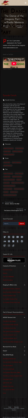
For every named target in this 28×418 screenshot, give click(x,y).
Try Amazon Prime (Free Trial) (11, 302)
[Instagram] (9, 245)
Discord (5, 273)
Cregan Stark (7, 151)
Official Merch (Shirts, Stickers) (11, 288)
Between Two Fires (8, 386)
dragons (19, 179)
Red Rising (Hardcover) (9, 358)
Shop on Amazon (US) (9, 295)
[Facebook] (9, 237)
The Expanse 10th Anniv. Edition (11, 372)
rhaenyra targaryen (19, 189)
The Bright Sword (8, 379)
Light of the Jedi (7, 382)
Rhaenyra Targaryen (9, 154)
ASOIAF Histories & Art (9, 317)
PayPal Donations (8, 280)
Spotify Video (14, 192)
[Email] (22, 237)
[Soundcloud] (4, 241)
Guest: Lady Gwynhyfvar (17, 182)
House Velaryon (7, 165)
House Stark (7, 162)
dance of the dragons (9, 179)
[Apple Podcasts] (9, 241)
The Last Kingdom (8, 365)
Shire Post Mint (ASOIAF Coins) (11, 292)
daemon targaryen (17, 176)
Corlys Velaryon (19, 148)
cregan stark (7, 176)
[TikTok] (13, 245)
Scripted (6, 192)
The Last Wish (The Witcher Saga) (12, 362)
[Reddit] (22, 241)
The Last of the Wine (8, 389)
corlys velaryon (19, 173)
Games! (5, 350)
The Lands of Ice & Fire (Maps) (11, 331)
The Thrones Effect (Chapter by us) (13, 342)
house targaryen (8, 189)
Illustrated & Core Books (9, 346)
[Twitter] (4, 237)
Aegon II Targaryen (8, 148)
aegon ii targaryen (8, 173)
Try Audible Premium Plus (10, 299)
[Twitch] (4, 245)
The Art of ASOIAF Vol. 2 (10, 338)
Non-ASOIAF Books (8, 355)
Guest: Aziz (6, 182)
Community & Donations (9, 266)
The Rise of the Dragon (9, 321)
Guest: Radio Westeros (9, 185)
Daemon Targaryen (17, 151)
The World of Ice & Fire (9, 328)
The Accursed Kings (8, 369)
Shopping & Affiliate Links (10, 285)
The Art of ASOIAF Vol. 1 (10, 335)
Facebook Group (7, 269)
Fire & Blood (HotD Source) (10, 324)
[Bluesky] (13, 241)
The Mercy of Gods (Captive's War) (12, 376)
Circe (4, 393)
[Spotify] (13, 237)
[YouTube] (17, 237)
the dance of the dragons (10, 195)
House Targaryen (16, 162)
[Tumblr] (17, 241)
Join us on (8, 276)
